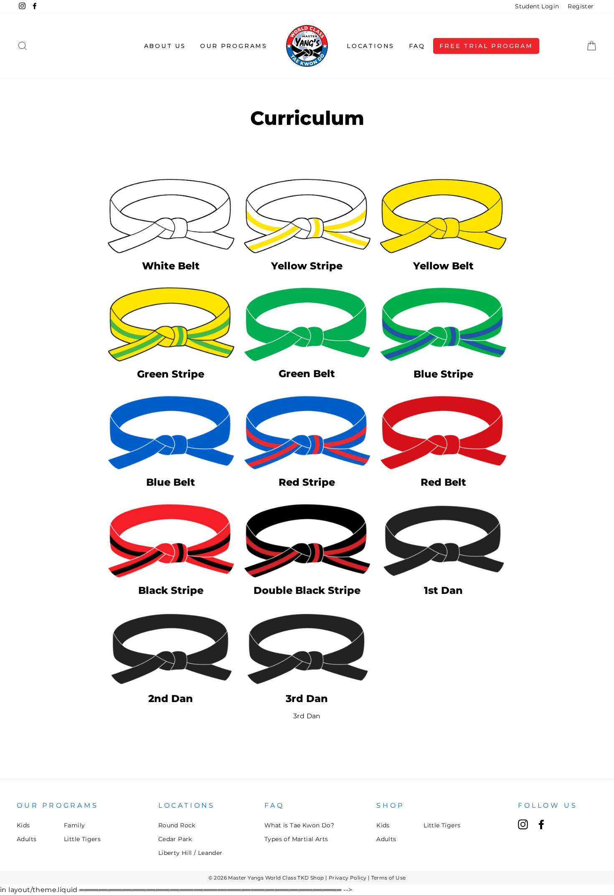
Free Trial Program (486, 46)
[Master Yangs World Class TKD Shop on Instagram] (523, 824)
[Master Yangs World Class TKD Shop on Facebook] (541, 824)
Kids (23, 825)
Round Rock (176, 825)
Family (74, 825)
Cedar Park (175, 839)
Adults (26, 839)
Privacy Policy (348, 878)
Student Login (537, 6)
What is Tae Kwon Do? (299, 825)
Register (581, 6)
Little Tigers (82, 839)
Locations (370, 46)
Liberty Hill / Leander (190, 852)
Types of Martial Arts (296, 839)
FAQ (417, 46)
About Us (165, 46)
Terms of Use (388, 878)
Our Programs (233, 46)
